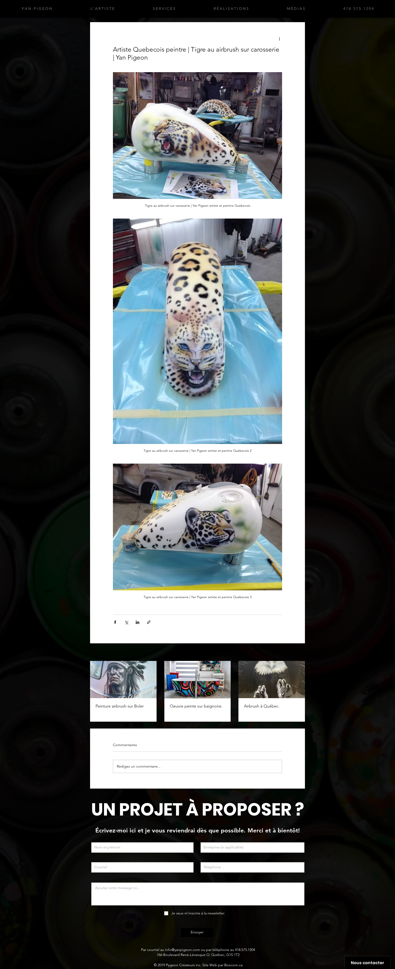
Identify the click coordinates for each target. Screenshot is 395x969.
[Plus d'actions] (279, 38)
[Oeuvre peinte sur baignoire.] (197, 679)
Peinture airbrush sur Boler (120, 706)
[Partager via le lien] (149, 622)
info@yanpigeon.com (182, 950)
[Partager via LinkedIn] (137, 622)
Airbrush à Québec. (262, 706)
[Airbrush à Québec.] (271, 679)
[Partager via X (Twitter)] (126, 622)
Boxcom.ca (233, 965)
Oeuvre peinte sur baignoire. (196, 706)
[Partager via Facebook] (115, 622)
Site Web (209, 965)
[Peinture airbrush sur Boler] (123, 679)
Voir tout (299, 652)
